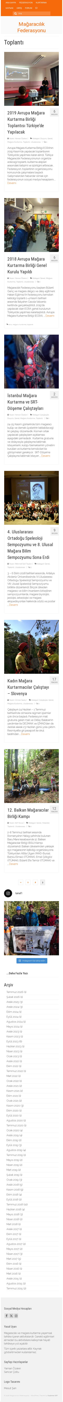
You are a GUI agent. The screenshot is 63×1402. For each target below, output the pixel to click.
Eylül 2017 (12, 1239)
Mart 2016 (12, 1273)
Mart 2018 (12, 1224)
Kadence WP (53, 1395)
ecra (10, 324)
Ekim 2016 (12, 1263)
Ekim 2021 (12, 1095)
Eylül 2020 (12, 1115)
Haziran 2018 (13, 1209)
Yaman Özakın (21, 139)
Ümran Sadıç (20, 700)
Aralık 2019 (12, 1135)
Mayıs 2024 (12, 1026)
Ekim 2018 (12, 1194)
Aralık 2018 (12, 1184)
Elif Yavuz (19, 823)
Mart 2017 (11, 1258)
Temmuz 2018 (14, 1204)
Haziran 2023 (13, 1046)
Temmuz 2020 (14, 1125)
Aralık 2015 (12, 1278)
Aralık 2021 (12, 1085)
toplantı (30, 324)
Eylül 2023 (12, 1041)
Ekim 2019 (12, 1140)
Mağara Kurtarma (14, 142)
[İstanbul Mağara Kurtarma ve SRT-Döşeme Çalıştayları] (31, 361)
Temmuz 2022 (14, 1071)
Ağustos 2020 (14, 1120)
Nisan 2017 (12, 1253)
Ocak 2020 (12, 1130)
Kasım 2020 (13, 1105)
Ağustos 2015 (14, 1283)
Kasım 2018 (13, 1189)
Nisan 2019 (12, 1164)
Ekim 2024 (12, 1011)
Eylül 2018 (12, 1199)
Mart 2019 (11, 1169)
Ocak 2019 (12, 1179)
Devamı (11, 183)
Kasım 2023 (13, 1036)
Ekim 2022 (12, 1066)
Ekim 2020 (12, 1110)
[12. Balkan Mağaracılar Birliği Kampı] (31, 775)
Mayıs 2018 (12, 1214)
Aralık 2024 (12, 1006)
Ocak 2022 (12, 1080)
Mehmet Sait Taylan (23, 564)
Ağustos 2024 (14, 1021)
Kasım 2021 (12, 1090)
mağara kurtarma (19, 324)
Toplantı (26, 142)
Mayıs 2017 (12, 1248)
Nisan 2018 (12, 1219)
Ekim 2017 (12, 1234)
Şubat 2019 (12, 1174)
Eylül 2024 (12, 1016)
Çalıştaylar (44, 415)
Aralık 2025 (12, 1001)
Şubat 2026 (13, 997)
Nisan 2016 (12, 1268)
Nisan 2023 (12, 1051)
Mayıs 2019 (12, 1160)
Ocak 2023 (12, 1056)
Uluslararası (36, 142)
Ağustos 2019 (14, 1150)
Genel (50, 139)
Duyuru (43, 139)
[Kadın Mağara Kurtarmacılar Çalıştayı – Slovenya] (31, 646)
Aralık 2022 (12, 1061)
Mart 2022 (12, 1076)
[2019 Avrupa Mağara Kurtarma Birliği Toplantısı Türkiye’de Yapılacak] (31, 78)
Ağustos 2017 (14, 1244)
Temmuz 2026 (14, 992)
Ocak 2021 (12, 1100)
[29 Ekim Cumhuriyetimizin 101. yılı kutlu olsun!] (31, 928)
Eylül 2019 (12, 1145)
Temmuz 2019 (14, 1155)
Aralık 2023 (12, 1031)
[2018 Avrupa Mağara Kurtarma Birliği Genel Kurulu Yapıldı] (31, 224)
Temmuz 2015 (14, 1288)
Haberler (45, 823)
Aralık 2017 (12, 1229)
